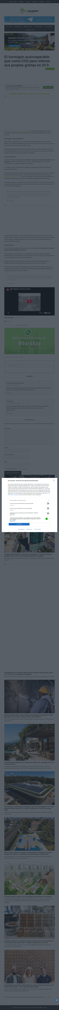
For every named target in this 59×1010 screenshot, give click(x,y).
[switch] (47, 503)
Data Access (29, 529)
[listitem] (29, 500)
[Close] (54, 480)
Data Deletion (21, 529)
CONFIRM (19, 524)
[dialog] (29, 505)
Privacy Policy (38, 529)
